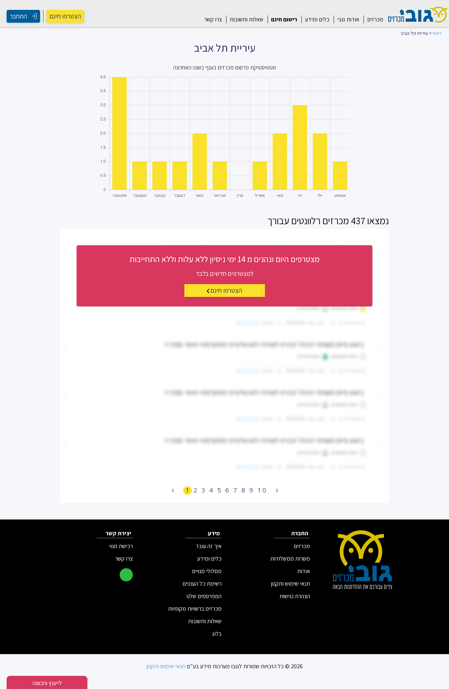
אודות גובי (348, 19)
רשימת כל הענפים (202, 584)
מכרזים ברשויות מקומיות (195, 609)
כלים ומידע (317, 19)
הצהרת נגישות (294, 596)
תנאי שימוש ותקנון (290, 584)
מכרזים (375, 19)
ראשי (437, 33)
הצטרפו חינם (65, 16)
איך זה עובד (209, 546)
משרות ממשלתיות (290, 559)
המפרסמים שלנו (204, 596)
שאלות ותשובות (246, 19)
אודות (303, 571)
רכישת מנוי (121, 546)
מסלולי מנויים (207, 571)
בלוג (217, 634)
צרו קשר (213, 19)
